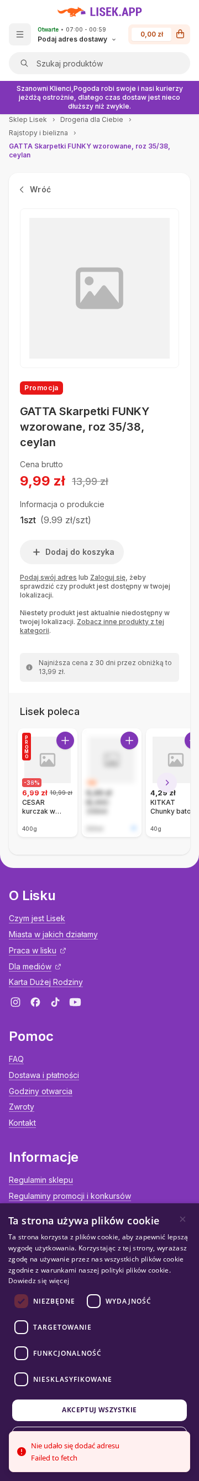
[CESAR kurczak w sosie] (47, 782)
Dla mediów (30, 966)
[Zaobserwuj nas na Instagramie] (15, 1002)
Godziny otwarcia (40, 1091)
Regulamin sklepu (41, 1179)
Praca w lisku (32, 950)
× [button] (182, 1219)
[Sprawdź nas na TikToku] (55, 1002)
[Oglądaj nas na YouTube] (75, 1002)
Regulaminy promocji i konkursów (70, 1196)
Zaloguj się (107, 577)
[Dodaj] (65, 740)
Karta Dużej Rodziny (46, 982)
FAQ (16, 1059)
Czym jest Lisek (37, 918)
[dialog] (99, 1342)
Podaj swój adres (48, 577)
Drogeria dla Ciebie (91, 119)
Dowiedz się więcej (38, 1280)
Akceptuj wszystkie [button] (99, 1409)
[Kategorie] (20, 34)
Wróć (40, 189)
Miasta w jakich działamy (53, 934)
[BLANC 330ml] (112, 782)
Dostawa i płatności (44, 1075)
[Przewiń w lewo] (32, 783)
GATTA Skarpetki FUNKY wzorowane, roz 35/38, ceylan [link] (89, 150)
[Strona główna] (99, 12)
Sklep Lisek (28, 119)
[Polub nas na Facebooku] (35, 1002)
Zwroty (21, 1106)
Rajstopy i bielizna (38, 133)
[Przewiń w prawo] (167, 783)
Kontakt (22, 1122)
